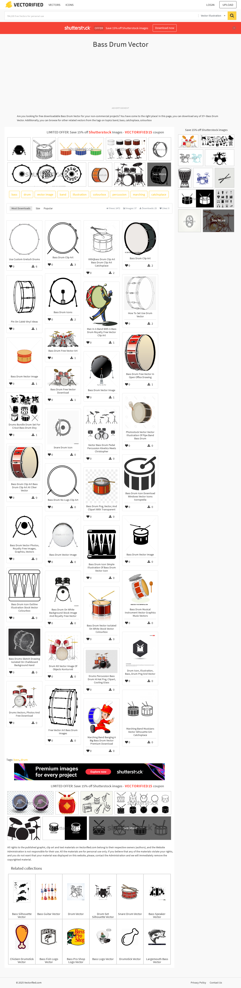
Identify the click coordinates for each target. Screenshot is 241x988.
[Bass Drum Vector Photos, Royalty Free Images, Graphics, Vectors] (24, 525)
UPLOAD (228, 5)
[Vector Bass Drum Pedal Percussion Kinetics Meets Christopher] (101, 425)
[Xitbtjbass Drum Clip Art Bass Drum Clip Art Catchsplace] (101, 239)
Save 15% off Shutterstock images (206, 130)
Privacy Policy (198, 982)
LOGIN (210, 5)
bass (14, 194)
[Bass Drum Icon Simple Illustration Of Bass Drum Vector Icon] (101, 544)
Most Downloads (20, 208)
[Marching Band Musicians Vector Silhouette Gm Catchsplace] (140, 709)
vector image (45, 194)
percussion (119, 194)
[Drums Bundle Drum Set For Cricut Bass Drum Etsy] (24, 407)
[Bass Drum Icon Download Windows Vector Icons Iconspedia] (140, 473)
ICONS (70, 5)
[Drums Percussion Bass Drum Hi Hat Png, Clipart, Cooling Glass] (101, 661)
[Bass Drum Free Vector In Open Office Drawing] (140, 352)
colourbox (99, 194)
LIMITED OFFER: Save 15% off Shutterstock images (86, 786)
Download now (164, 28)
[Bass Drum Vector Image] (24, 356)
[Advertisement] (120, 79)
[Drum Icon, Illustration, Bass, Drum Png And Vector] (140, 651)
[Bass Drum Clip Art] (63, 238)
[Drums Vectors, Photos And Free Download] (24, 696)
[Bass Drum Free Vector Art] (63, 339)
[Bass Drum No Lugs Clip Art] (63, 481)
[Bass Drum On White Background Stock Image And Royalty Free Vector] (63, 590)
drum (27, 194)
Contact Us (216, 982)
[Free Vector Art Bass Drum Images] (63, 707)
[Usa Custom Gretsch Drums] (24, 239)
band (63, 194)
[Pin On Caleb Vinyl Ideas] (24, 298)
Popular (48, 208)
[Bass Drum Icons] (63, 292)
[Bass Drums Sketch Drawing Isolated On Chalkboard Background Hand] (24, 642)
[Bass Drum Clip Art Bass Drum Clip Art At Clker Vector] (24, 463)
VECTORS (54, 5)
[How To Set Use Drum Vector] (140, 293)
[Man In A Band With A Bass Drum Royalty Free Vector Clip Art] (101, 305)
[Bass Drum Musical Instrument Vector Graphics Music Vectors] (140, 589)
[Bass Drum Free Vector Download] (63, 377)
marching (139, 194)
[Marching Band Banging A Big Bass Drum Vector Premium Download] (101, 717)
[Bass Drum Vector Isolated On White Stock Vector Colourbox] (101, 605)
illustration (80, 194)
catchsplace (158, 194)
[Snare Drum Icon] (63, 427)
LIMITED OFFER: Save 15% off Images (84, 132)
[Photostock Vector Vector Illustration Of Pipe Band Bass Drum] (140, 412)
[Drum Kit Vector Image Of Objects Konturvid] (63, 648)
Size (38, 208)
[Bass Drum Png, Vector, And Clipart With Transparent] (101, 486)
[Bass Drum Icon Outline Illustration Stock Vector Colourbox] (24, 585)
